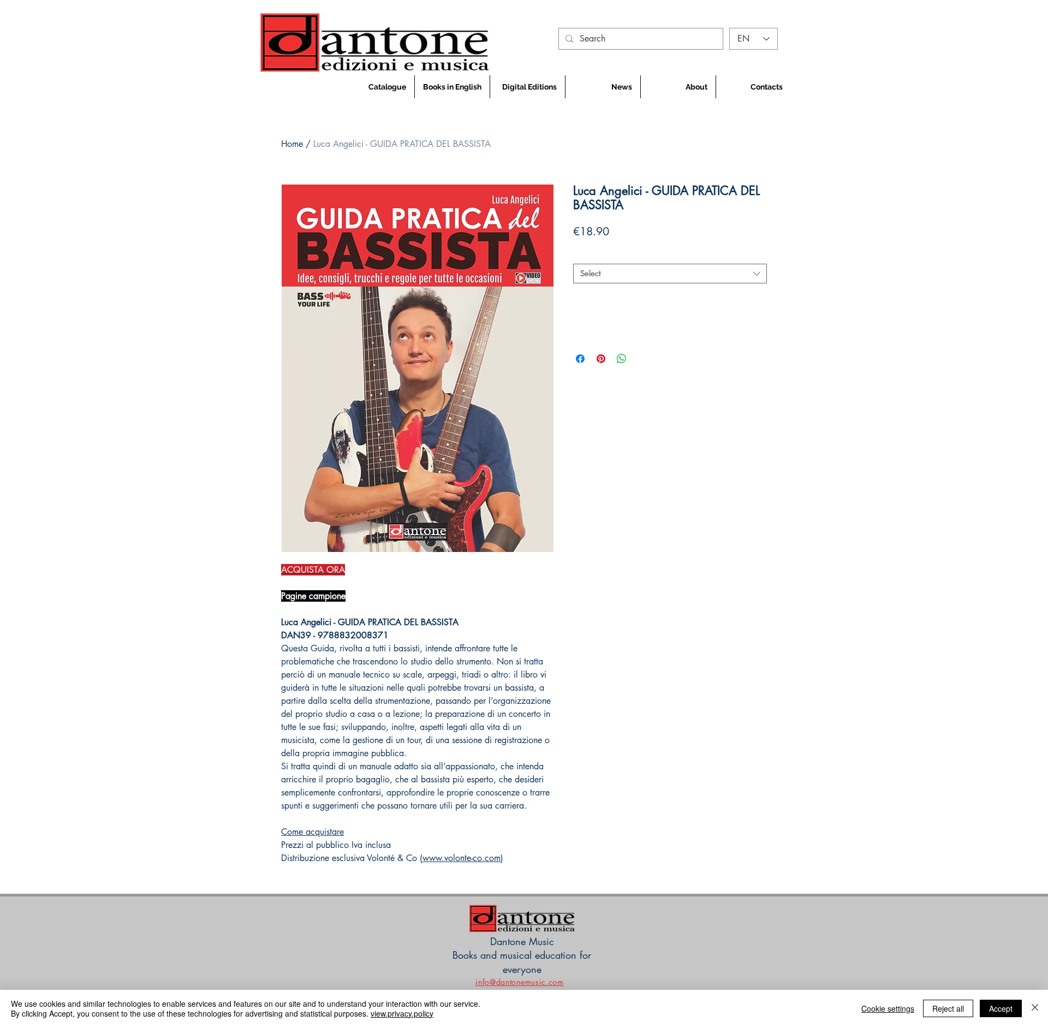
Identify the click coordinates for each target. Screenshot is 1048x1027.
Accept (1001, 1008)
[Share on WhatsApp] (621, 358)
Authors (590, 254)
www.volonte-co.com (461, 858)
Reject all (948, 1008)
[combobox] (670, 273)
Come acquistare (312, 832)
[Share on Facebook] (580, 358)
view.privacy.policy (402, 1013)
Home (292, 144)
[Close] (1034, 1008)
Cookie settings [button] (887, 1008)
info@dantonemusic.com (519, 982)
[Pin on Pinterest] (601, 358)
